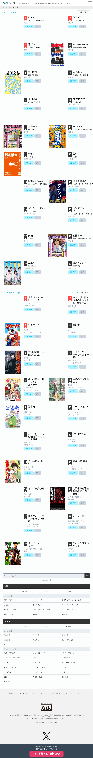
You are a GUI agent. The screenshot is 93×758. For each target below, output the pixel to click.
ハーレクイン (37, 672)
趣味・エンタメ (9, 614)
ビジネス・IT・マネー (41, 600)
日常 (34, 658)
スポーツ (7, 662)
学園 (5, 677)
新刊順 (24, 591)
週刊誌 (6, 605)
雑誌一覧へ (84, 12)
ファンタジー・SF (68, 658)
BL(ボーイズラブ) (68, 662)
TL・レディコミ (67, 640)
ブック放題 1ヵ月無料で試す (46, 753)
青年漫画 (65, 635)
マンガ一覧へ (83, 292)
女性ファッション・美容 (41, 610)
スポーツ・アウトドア (70, 605)
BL (5, 645)
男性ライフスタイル (11, 610)
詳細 (37, 26)
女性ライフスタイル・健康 (71, 600)
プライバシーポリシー (39, 693)
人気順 (68, 591)
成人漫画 (65, 677)
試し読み (29, 26)
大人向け (36, 640)
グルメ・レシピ (67, 610)
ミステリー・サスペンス (12, 658)
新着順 (68, 626)
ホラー (64, 672)
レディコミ (66, 667)
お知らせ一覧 (23, 693)
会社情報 (10, 693)
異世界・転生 (37, 677)
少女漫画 (36, 635)
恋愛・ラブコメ (9, 653)
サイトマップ (82, 693)
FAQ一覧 (69, 693)
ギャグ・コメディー (11, 667)
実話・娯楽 (8, 600)
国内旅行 (36, 614)
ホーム (5, 7)
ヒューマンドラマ (39, 653)
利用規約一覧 (56, 693)
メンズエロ (8, 672)
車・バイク (37, 605)
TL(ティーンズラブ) (40, 667)
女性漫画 (7, 640)
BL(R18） (7, 682)
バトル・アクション (69, 653)
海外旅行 (65, 614)
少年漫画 (7, 635)
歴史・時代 (37, 662)
